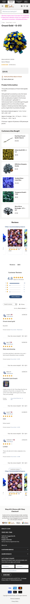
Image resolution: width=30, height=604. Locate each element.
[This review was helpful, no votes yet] (22, 336)
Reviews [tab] (12, 265)
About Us (4, 545)
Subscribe (6, 575)
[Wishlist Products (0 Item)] (24, 6)
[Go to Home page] (9, 6)
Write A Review (16, 296)
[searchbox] (9, 304)
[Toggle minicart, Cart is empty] (27, 6)
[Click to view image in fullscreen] (15, 42)
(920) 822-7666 (7, 532)
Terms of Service (15, 580)
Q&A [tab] (18, 265)
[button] (4, 1)
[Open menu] (2, 6)
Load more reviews (15, 469)
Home (3, 22)
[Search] (25, 11)
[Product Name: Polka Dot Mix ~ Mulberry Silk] (15, 242)
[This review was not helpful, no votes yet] (25, 336)
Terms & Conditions (15, 598)
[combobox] (20, 308)
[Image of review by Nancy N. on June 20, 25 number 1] (6, 384)
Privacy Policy (15, 601)
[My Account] (21, 6)
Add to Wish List (8, 79)
